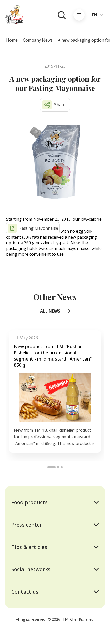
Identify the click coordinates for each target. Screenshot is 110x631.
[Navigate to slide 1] (51, 467)
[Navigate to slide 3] (62, 467)
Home (12, 40)
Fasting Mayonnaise (38, 228)
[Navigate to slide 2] (58, 467)
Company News (38, 40)
